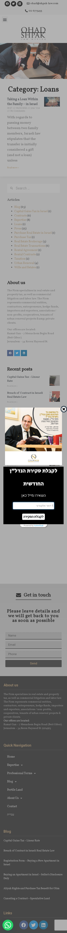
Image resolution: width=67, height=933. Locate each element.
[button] (33, 517)
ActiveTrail (38, 526)
